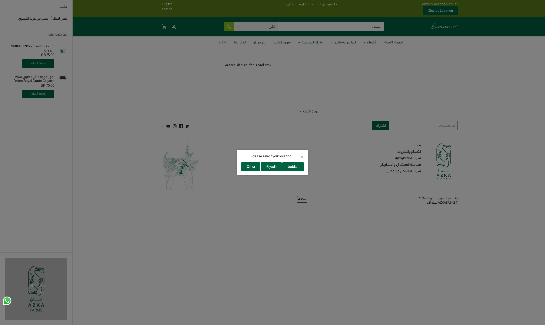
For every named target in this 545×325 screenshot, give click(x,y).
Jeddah (292, 166)
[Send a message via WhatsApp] (7, 301)
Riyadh (271, 166)
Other (251, 166)
